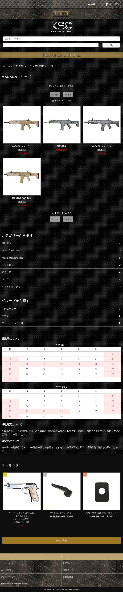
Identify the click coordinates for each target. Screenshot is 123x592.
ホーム (6, 66)
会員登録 (66, 563)
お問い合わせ (68, 570)
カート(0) (113, 4)
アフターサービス (8, 577)
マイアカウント (7, 563)
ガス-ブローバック (22, 66)
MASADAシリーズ (44, 66)
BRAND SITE (61, 14)
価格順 (63, 86)
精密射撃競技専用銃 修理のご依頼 (14, 583)
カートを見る (6, 570)
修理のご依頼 (68, 577)
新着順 (70, 86)
